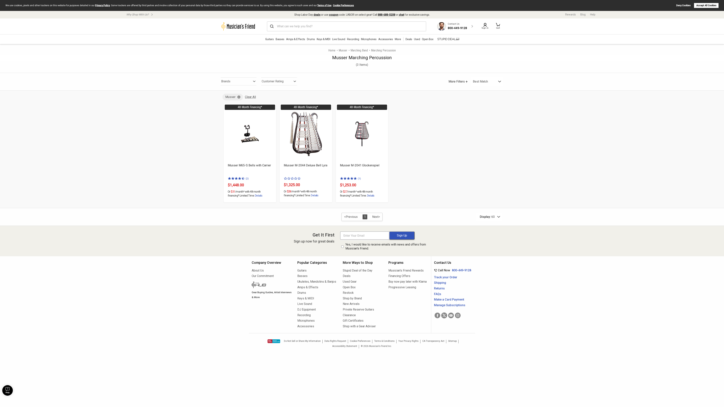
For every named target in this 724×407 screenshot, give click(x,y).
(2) (247, 178)
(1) (359, 178)
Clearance (349, 315)
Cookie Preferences (343, 5)
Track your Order (445, 277)
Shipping (440, 283)
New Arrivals (351, 304)
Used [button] (417, 39)
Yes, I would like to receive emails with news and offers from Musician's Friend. (385, 246)
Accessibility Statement (344, 346)
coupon (333, 14)
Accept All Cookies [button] (706, 5)
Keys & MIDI (323, 39)
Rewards (570, 14)
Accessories (385, 39)
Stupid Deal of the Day (357, 270)
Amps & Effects (295, 39)
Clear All (250, 97)
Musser (343, 50)
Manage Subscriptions (449, 305)
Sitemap (452, 341)
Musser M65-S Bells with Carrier (249, 165)
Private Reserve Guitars (358, 309)
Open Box (349, 287)
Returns (439, 288)
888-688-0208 (386, 14)
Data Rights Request (335, 341)
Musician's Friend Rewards (406, 270)
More (398, 39)
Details (258, 195)
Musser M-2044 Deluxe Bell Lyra (305, 165)
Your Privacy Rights (408, 341)
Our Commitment (263, 276)
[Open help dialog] (7, 390)
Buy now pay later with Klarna (407, 281)
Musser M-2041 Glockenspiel (359, 165)
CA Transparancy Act (433, 341)
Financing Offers (399, 276)
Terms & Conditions (384, 341)
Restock (348, 293)
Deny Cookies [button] (683, 5)
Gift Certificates (353, 320)
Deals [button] (409, 39)
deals (317, 14)
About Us (258, 270)
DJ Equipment (306, 309)
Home (331, 50)
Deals (346, 276)
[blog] (272, 285)
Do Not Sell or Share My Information (302, 341)
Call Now (452, 270)
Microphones (369, 39)
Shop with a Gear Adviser (359, 326)
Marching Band (359, 50)
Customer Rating (273, 81)
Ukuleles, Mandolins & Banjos (316, 281)
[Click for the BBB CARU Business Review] (274, 341)
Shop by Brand (352, 298)
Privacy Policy (102, 5)
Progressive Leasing (402, 287)
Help (592, 14)
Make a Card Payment (449, 299)
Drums (311, 39)
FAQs (437, 294)
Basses (280, 39)
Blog (583, 14)
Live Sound (338, 39)
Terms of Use (324, 5)
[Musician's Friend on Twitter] (444, 315)
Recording (353, 39)
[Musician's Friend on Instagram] (457, 315)
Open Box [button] (427, 39)
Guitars (269, 39)
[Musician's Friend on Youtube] (451, 315)
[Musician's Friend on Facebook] (437, 315)
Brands (225, 81)
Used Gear (350, 281)
